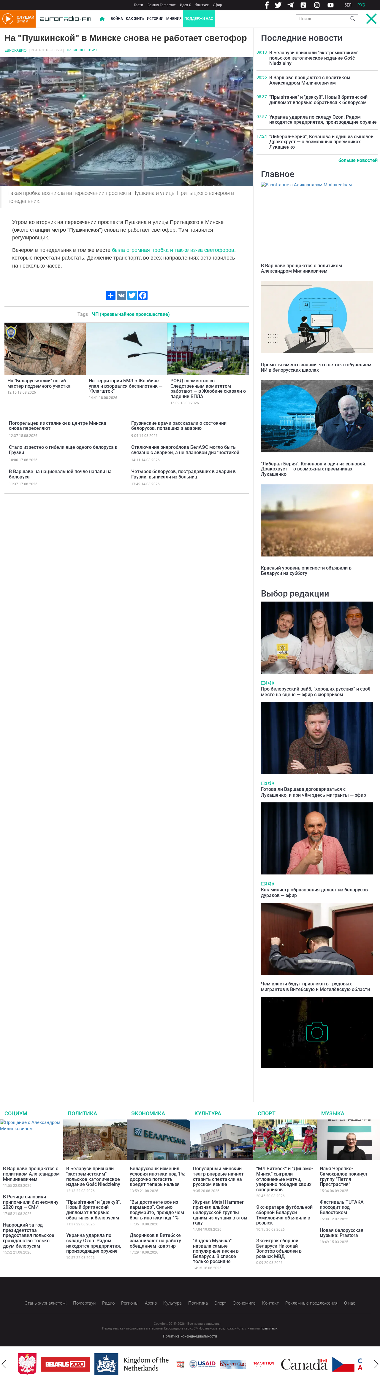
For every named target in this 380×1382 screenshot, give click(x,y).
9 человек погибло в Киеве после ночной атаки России (312, 1077)
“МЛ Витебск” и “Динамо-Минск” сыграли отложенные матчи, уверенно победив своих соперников (284, 1179)
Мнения (173, 19)
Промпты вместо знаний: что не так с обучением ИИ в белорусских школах (316, 367)
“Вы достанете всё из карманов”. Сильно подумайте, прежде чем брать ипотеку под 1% (157, 1210)
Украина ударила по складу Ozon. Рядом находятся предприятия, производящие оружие (323, 119)
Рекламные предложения (311, 1303)
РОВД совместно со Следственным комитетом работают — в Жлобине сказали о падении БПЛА (208, 388)
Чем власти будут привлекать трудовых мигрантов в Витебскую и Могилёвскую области (315, 986)
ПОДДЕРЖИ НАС (198, 19)
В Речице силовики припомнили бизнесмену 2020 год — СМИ (30, 1202)
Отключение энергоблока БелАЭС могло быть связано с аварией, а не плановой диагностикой (185, 449)
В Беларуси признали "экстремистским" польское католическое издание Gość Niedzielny (313, 58)
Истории (155, 19)
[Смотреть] (264, 683)
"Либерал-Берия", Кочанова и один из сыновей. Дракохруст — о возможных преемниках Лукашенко (322, 142)
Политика (82, 1113)
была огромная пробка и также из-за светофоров (173, 250)
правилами (269, 1328)
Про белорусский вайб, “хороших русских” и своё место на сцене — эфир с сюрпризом (315, 691)
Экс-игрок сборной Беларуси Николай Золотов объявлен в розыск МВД (279, 1248)
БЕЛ (348, 5)
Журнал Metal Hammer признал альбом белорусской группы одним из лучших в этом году (220, 1212)
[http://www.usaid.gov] (192, 1364)
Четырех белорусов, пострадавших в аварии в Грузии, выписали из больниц (183, 474)
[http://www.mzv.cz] (253, 1364)
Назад (3, 1364)
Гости (138, 5)
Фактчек (202, 5)
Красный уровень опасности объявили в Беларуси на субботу (306, 570)
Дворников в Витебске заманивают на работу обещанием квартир (155, 1240)
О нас (349, 1303)
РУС (361, 5)
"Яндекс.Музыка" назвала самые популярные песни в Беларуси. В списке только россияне (216, 1251)
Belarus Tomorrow (161, 5)
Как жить (135, 19)
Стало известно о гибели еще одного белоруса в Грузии (63, 449)
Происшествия (81, 50)
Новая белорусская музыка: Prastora (341, 1232)
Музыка (332, 1113)
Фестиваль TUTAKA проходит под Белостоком (342, 1207)
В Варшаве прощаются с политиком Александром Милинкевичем (309, 80)
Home (102, 19)
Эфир (217, 5)
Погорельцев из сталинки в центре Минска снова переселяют (57, 425)
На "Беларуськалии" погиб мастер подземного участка (39, 383)
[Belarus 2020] (55, 1364)
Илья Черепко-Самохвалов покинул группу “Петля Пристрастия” (343, 1176)
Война (117, 19)
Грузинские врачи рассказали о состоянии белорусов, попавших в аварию (179, 425)
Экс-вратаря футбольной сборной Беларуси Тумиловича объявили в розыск (284, 1215)
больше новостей (358, 160)
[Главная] (65, 19)
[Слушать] (271, 683)
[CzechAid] (346, 1364)
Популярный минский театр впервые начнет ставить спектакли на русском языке (218, 1176)
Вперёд (376, 1364)
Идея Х (185, 5)
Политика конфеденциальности (190, 1336)
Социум (15, 1113)
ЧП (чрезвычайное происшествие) (131, 314)
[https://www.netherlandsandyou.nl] (122, 1364)
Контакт (270, 1303)
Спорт (267, 1113)
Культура (207, 1113)
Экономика (148, 1113)
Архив (151, 1303)
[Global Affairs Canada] (294, 1364)
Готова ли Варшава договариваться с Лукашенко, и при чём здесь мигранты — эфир (313, 792)
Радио (108, 1303)
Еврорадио (15, 50)
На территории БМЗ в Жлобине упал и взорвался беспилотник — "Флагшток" (125, 386)
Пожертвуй (84, 1303)
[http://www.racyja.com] (170, 1364)
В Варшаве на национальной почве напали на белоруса (60, 474)
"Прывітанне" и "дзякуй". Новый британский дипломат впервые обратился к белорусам (318, 99)
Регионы (129, 1303)
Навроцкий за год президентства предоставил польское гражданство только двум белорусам (28, 1235)
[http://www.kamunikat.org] (223, 1364)
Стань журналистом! (45, 1303)
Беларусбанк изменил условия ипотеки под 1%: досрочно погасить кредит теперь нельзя (157, 1176)
